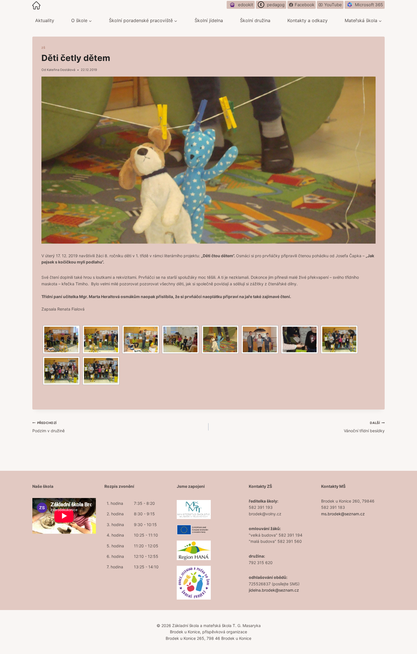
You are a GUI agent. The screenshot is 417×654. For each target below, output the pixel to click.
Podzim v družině (48, 427)
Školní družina (255, 20)
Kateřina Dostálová (61, 70)
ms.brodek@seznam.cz (343, 513)
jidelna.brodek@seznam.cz (274, 590)
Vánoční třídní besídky (364, 427)
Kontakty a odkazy (307, 20)
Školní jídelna (209, 20)
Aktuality (44, 20)
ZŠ (43, 47)
